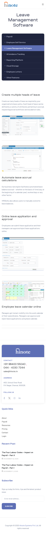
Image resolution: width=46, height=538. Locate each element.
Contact (5, 432)
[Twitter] (9, 398)
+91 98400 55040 (14, 364)
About (4, 418)
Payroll (9, 36)
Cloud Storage (12, 66)
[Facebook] (4, 398)
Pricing (4, 429)
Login (4, 436)
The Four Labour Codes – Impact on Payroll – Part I (17, 466)
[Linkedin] (19, 398)
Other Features (12, 77)
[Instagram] (14, 398)
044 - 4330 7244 (14, 367)
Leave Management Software (19, 48)
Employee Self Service (16, 42)
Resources (6, 425)
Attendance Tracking (15, 54)
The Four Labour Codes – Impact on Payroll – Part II (17, 454)
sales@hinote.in (11, 371)
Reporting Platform (14, 60)
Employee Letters (14, 72)
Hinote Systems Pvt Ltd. (29, 525)
